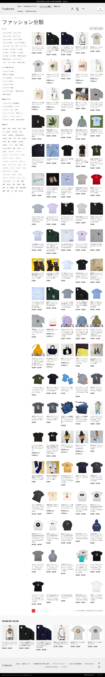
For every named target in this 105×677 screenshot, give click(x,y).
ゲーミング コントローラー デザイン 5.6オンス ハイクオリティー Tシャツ (96, 105)
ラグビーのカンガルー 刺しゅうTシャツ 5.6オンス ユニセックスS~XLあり (38, 219)
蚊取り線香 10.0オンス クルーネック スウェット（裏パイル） (67, 132)
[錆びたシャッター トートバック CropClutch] (82, 437)
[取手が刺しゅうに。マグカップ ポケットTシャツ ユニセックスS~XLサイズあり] (82, 586)
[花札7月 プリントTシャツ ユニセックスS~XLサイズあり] (38, 408)
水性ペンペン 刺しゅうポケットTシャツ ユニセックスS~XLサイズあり (96, 597)
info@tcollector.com (89, 675)
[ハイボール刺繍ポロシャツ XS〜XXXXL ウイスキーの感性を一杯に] (82, 293)
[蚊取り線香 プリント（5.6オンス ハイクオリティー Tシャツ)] (96, 121)
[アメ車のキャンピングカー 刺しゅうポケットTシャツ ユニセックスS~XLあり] (67, 264)
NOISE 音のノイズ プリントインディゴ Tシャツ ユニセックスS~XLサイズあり (82, 536)
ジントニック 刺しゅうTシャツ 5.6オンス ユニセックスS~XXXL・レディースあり (67, 191)
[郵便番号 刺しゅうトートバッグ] (52, 321)
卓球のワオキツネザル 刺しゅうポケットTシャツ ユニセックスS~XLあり (96, 219)
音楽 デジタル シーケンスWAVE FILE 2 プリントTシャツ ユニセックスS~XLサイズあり (52, 537)
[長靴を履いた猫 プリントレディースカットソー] (52, 496)
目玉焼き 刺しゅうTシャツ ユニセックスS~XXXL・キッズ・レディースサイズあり (82, 276)
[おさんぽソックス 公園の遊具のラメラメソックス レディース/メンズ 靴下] (38, 264)
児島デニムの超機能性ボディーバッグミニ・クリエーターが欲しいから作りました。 (67, 420)
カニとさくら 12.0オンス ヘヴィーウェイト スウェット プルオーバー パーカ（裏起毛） (38, 133)
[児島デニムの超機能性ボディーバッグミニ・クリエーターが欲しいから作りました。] (67, 408)
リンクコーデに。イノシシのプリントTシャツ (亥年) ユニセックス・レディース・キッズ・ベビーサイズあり (82, 568)
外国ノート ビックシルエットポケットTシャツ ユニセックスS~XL (82, 361)
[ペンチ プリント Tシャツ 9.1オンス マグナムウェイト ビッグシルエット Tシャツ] (67, 94)
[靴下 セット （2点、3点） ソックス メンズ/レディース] (82, 94)
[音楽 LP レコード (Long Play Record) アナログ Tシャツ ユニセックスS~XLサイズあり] (96, 496)
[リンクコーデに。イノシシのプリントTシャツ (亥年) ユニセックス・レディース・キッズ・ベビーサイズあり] (82, 556)
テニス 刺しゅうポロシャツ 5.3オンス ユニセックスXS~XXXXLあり (38, 304)
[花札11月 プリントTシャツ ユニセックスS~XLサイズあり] (52, 408)
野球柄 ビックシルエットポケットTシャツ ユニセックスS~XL (38, 332)
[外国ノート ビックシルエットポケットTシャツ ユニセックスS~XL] (82, 350)
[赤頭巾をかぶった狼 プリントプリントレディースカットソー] (67, 496)
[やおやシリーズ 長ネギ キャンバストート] (52, 94)
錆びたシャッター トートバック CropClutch (82, 447)
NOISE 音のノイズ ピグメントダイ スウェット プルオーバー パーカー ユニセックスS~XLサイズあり (96, 537)
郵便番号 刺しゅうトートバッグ (52, 330)
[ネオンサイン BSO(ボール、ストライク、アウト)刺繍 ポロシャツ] (82, 150)
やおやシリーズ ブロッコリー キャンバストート (52, 76)
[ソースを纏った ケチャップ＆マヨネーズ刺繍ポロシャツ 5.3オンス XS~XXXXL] (67, 38)
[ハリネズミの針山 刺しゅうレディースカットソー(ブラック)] (38, 437)
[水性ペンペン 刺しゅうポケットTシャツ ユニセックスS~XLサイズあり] (96, 586)
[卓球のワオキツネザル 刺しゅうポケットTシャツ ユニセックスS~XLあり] (96, 208)
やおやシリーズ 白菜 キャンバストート (38, 103)
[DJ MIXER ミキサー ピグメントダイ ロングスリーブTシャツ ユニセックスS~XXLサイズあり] (82, 496)
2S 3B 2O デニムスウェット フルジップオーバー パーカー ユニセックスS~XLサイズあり (67, 568)
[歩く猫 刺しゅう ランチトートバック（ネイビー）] (52, 350)
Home (3, 17)
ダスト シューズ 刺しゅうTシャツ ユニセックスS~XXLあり (82, 245)
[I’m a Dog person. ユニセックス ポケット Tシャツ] (67, 586)
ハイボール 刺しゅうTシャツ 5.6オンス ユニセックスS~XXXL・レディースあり (52, 191)
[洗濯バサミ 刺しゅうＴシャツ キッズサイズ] (82, 467)
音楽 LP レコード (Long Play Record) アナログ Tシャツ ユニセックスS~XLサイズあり (96, 508)
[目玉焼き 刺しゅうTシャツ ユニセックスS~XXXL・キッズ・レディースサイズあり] (82, 264)
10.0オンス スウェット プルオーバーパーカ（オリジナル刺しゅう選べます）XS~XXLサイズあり (38, 362)
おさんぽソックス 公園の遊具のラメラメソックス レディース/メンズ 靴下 (38, 275)
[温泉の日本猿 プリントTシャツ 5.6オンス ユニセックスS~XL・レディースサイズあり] (96, 150)
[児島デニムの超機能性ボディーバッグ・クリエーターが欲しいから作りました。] (82, 408)
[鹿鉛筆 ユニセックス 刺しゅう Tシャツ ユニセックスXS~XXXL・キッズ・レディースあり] (96, 264)
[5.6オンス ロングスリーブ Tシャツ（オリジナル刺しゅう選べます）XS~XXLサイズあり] (67, 321)
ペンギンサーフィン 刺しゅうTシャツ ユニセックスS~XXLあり (52, 219)
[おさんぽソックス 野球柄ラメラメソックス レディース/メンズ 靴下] (96, 350)
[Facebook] (99, 663)
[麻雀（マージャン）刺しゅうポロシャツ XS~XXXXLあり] (52, 293)
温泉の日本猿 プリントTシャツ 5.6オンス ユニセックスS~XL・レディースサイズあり (96, 162)
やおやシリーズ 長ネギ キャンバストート (52, 103)
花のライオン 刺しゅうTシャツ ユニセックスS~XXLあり (52, 389)
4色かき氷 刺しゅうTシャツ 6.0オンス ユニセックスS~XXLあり (38, 190)
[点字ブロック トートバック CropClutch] (67, 437)
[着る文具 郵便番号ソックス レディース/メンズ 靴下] (52, 467)
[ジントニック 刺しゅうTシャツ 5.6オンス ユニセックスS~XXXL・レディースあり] (67, 179)
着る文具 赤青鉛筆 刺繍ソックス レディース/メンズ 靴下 (38, 477)
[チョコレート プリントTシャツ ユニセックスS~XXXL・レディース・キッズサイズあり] (38, 586)
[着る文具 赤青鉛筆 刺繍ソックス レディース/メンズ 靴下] (38, 467)
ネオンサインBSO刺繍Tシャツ (67, 159)
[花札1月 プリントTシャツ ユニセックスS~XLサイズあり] (96, 379)
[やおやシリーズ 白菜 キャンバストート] (38, 94)
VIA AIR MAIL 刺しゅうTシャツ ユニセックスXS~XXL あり (67, 245)
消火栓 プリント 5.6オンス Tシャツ (96, 47)
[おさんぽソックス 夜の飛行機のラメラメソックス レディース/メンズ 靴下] (52, 264)
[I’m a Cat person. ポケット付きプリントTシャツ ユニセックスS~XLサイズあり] (52, 586)
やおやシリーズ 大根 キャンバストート (96, 75)
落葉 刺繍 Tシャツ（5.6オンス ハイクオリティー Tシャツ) (52, 131)
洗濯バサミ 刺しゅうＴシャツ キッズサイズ (82, 477)
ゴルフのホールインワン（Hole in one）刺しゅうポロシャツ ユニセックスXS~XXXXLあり (52, 247)
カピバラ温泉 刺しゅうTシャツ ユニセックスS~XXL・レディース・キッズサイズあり (38, 508)
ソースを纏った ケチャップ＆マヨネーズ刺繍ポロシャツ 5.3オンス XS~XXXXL (67, 49)
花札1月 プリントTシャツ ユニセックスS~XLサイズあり (96, 389)
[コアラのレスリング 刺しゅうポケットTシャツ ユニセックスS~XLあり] (67, 208)
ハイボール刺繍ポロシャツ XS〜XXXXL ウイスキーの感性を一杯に (82, 304)
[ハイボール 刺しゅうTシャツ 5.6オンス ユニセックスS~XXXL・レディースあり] (52, 179)
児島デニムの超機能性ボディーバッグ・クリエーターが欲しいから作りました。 (82, 419)
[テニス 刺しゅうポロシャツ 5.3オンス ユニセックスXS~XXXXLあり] (38, 293)
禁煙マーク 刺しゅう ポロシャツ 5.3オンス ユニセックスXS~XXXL (96, 304)
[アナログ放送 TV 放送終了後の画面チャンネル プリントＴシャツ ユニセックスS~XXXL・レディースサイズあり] (52, 437)
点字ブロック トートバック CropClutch (67, 446)
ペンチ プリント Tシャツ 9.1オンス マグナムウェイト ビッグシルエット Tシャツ (67, 105)
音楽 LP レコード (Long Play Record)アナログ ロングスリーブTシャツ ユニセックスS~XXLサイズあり (38, 538)
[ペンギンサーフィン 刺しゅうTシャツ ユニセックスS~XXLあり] (52, 208)
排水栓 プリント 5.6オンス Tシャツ (38, 75)
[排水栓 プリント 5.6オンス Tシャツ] (38, 66)
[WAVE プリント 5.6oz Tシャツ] (67, 66)
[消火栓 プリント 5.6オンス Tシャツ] (96, 38)
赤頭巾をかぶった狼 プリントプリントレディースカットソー (67, 506)
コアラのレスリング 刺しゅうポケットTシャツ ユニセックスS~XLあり (67, 219)
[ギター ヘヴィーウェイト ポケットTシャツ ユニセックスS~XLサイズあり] (38, 556)
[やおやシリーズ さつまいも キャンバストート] (82, 66)
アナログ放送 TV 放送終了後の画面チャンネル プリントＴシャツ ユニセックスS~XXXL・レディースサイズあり (52, 449)
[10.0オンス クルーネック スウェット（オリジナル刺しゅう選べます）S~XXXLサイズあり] (82, 321)
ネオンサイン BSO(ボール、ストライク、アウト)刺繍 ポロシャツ (82, 161)
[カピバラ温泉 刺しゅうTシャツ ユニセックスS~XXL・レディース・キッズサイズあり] (38, 496)
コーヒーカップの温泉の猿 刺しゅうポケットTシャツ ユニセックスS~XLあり (67, 304)
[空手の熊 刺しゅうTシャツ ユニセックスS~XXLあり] (82, 208)
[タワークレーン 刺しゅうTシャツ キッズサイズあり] (67, 379)
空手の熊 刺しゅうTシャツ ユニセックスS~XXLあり (82, 218)
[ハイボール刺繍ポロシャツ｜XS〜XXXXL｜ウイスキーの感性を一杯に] (52, 38)
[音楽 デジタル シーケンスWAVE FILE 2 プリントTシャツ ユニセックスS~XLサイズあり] (52, 525)
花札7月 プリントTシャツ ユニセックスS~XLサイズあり (38, 418)
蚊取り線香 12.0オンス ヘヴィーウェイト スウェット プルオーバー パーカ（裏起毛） (82, 133)
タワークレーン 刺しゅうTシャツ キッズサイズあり (67, 389)
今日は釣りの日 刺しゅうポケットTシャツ (96, 245)
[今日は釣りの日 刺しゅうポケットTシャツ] (96, 235)
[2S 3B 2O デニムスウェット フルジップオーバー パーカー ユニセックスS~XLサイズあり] (67, 556)
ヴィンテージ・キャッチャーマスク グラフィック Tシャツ (38, 48)
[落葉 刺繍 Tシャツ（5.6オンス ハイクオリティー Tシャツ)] (52, 121)
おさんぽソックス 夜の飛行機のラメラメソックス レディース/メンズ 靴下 (52, 275)
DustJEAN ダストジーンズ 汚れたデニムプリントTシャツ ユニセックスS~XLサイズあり (67, 479)
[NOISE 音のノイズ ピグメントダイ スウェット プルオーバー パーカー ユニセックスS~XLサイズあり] (96, 525)
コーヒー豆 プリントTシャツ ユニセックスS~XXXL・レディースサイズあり (96, 567)
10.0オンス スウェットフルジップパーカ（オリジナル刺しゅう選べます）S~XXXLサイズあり (96, 333)
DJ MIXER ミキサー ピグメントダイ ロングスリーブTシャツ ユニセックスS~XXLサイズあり (82, 508)
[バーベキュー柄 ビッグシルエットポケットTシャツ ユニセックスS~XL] (38, 379)
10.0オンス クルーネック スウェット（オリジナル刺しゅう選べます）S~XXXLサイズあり (82, 333)
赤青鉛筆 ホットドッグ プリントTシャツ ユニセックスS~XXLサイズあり (97, 478)
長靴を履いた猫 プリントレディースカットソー (52, 506)
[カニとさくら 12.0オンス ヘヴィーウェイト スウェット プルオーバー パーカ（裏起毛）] (38, 121)
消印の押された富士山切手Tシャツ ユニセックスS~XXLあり (82, 189)
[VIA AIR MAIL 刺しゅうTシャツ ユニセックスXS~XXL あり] (67, 235)
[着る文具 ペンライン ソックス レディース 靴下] (96, 437)
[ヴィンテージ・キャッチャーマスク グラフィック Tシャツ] (38, 38)
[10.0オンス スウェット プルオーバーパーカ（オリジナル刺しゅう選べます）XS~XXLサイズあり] (38, 350)
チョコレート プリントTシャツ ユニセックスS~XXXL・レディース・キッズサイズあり (38, 598)
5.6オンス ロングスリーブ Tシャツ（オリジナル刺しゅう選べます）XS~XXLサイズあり (67, 333)
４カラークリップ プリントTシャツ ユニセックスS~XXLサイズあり (38, 161)
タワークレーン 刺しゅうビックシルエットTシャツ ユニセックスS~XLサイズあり (82, 391)
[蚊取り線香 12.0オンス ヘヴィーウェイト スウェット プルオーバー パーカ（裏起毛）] (82, 121)
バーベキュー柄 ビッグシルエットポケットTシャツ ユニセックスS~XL (38, 390)
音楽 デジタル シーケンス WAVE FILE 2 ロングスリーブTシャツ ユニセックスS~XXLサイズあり (67, 537)
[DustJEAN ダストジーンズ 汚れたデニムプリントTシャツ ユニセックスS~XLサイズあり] (67, 467)
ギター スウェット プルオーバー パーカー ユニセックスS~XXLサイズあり (52, 567)
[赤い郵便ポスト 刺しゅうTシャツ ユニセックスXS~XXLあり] (38, 235)
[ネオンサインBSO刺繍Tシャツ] (67, 150)
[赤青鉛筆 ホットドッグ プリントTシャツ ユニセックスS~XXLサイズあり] (96, 467)
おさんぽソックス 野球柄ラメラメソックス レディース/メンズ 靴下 (96, 361)
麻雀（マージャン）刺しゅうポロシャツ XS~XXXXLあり (52, 303)
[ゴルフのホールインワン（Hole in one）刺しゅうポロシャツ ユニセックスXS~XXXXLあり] (52, 235)
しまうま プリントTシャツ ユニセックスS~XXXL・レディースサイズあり (96, 419)
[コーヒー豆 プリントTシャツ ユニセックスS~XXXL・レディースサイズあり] (96, 556)
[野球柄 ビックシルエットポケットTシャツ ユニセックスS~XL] (38, 321)
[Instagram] (99, 667)
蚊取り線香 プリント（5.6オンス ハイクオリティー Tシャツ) (96, 131)
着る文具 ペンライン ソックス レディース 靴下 (96, 447)
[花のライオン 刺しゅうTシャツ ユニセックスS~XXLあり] (52, 379)
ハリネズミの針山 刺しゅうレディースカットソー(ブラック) (38, 448)
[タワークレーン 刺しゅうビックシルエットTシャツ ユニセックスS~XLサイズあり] (82, 379)
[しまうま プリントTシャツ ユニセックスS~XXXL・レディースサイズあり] (96, 408)
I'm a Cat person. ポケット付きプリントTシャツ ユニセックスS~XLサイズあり (52, 597)
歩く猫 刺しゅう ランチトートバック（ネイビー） (52, 360)
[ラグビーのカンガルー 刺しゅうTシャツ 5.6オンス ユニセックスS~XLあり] (38, 208)
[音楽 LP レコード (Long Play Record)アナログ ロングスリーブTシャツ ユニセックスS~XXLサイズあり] (38, 525)
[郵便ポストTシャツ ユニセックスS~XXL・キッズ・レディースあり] (96, 179)
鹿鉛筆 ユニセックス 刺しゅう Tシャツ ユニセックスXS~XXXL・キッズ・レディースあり (96, 276)
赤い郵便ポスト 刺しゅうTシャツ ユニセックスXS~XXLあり (38, 245)
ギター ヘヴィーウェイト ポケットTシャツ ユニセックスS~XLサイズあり (38, 567)
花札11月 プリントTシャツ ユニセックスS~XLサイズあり (52, 418)
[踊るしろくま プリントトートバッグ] (67, 350)
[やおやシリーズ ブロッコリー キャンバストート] (52, 66)
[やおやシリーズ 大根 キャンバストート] (96, 66)
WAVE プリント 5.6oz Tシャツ (66, 75)
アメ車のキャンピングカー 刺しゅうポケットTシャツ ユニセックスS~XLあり (67, 275)
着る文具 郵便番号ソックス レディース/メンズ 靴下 (52, 477)
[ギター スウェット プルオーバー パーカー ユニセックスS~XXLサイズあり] (52, 556)
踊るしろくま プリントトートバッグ (67, 359)
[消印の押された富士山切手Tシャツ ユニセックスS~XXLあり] (82, 179)
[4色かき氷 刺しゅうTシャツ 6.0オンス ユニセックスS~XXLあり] (38, 179)
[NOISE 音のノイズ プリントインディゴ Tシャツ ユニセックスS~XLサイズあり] (82, 525)
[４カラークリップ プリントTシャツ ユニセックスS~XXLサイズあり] (38, 150)
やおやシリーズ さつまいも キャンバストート (82, 76)
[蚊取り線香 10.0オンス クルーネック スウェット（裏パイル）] (67, 121)
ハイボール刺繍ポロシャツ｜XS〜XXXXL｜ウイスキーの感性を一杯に (52, 49)
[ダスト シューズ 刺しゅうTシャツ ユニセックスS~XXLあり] (82, 235)
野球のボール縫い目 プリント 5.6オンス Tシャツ (82, 48)
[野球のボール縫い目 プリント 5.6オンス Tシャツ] (82, 38)
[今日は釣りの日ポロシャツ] (52, 150)
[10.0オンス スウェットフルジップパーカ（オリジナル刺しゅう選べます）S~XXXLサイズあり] (96, 321)
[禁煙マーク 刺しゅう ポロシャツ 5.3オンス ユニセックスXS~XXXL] (96, 293)
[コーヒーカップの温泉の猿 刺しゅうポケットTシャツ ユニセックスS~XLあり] (67, 293)
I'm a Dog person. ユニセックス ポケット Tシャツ (67, 596)
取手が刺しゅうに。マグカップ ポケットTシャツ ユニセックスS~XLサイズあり (82, 597)
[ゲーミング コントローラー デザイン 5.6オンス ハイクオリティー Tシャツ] (96, 94)
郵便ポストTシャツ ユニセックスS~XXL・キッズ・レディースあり (96, 190)
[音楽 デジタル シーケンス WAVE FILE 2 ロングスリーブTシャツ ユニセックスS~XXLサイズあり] (67, 525)
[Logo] (8, 9)
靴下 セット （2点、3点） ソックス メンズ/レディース (82, 104)
